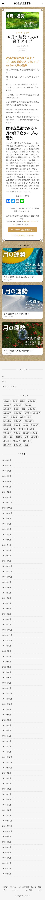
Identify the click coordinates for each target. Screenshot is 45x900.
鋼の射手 (34, 437)
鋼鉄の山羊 (16, 441)
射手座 (27, 413)
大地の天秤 (32, 401)
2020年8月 (6, 842)
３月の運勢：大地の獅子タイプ (18, 350)
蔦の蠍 (35, 433)
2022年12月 (7, 693)
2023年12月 (7, 630)
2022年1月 (6, 752)
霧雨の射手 (18, 445)
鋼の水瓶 (6, 441)
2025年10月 (7, 513)
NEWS (4, 381)
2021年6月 (6, 789)
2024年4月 (6, 608)
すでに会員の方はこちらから (22, 235)
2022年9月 (6, 709)
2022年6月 (6, 725)
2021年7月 (6, 783)
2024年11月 (7, 571)
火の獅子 (22, 50)
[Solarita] (22, 3)
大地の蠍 (28, 405)
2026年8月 (6, 460)
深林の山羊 (18, 421)
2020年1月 (6, 873)
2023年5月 (6, 667)
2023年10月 (7, 640)
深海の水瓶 (7, 425)
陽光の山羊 (27, 441)
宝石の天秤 (18, 413)
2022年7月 (6, 720)
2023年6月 (6, 661)
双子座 (22, 401)
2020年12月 (7, 820)
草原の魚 (17, 433)
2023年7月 (6, 656)
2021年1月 (6, 815)
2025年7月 (6, 529)
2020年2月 (6, 868)
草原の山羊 (7, 433)
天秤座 (16, 409)
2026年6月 (6, 471)
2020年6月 (6, 852)
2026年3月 (6, 486)
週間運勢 (19, 437)
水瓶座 (29, 417)
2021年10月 (7, 767)
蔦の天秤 (26, 433)
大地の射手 (7, 405)
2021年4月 (6, 799)
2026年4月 (6, 481)
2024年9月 (6, 582)
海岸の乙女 (7, 421)
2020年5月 (6, 858)
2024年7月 (6, 592)
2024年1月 (6, 624)
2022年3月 (6, 741)
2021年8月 (6, 778)
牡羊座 (13, 429)
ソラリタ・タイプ (22, 33)
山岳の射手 (36, 413)
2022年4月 (6, 736)
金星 (26, 437)
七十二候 (6, 401)
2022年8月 (6, 714)
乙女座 (15, 401)
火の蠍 (25, 425)
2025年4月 (6, 545)
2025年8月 (6, 524)
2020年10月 (7, 831)
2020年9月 (6, 836)
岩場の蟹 (14, 417)
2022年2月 (6, 746)
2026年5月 (6, 476)
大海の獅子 (7, 409)
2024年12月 (7, 566)
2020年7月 (6, 847)
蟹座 (4, 437)
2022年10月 (7, 704)
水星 (21, 417)
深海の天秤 (28, 421)
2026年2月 (6, 492)
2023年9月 (6, 645)
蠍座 (11, 437)
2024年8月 (6, 587)
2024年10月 (7, 577)
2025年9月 (6, 518)
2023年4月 (6, 672)
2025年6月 (6, 534)
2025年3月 (6, 550)
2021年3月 (6, 805)
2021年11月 (7, 762)
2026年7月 (6, 465)
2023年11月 (7, 635)
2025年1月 (6, 561)
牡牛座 (5, 429)
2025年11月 (7, 508)
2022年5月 (6, 730)
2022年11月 (7, 699)
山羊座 (5, 417)
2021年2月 (6, 810)
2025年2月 (6, 555)
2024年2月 (6, 619)
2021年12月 (7, 757)
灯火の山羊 (35, 425)
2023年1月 (6, 688)
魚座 (26, 445)
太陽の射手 (7, 413)
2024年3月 (6, 614)
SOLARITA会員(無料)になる (22, 230)
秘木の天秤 (30, 429)
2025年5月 (6, 539)
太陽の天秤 (32, 409)
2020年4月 (6, 863)
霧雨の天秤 (7, 445)
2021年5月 (6, 794)
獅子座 (21, 429)
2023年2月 (6, 683)
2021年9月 (6, 773)
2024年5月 (6, 603)
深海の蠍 (17, 425)
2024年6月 (6, 598)
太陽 (23, 409)
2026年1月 (6, 497)
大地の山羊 (18, 405)
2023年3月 (6, 677)
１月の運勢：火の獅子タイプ (17, 313)
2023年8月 (6, 651)
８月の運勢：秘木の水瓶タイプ (18, 277)
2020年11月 (7, 826)
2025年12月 (7, 502)
